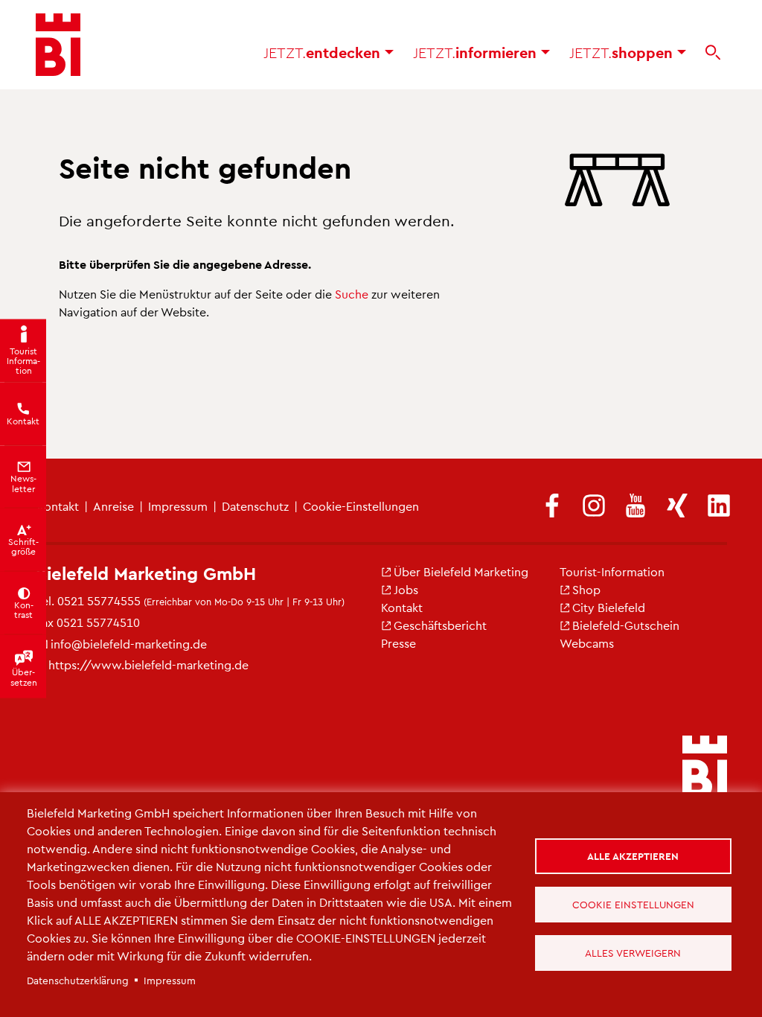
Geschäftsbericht (440, 625)
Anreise (113, 506)
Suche (351, 294)
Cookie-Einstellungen (361, 506)
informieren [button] (477, 52)
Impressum (178, 506)
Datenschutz (255, 506)
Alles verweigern (633, 952)
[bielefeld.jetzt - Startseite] (704, 768)
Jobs (406, 589)
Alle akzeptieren (633, 855)
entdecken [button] (324, 52)
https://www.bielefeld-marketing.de (148, 664)
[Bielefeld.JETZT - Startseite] (58, 44)
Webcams (587, 643)
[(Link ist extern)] (552, 506)
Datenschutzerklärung (78, 980)
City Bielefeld (608, 607)
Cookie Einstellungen (633, 904)
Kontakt (402, 607)
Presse (398, 643)
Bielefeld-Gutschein (625, 625)
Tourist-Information (612, 571)
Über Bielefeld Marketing (461, 571)
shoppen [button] (623, 52)
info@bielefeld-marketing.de (129, 644)
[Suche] (712, 52)
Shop (586, 589)
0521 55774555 (99, 600)
